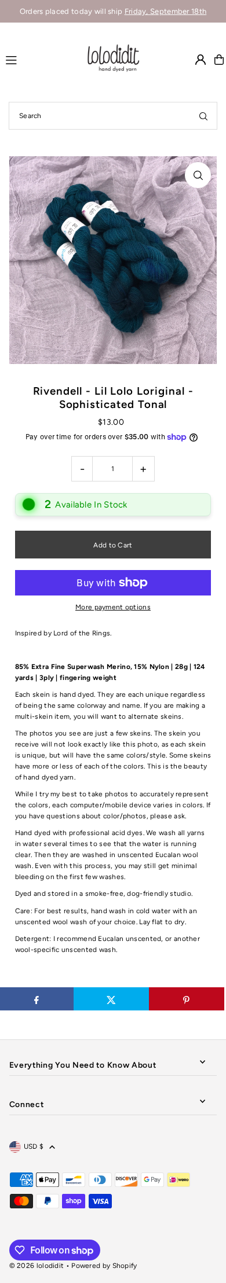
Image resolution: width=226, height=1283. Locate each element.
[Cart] (219, 59)
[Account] (200, 59)
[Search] (203, 116)
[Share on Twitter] (111, 998)
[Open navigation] (39, 59)
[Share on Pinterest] (186, 998)
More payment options (113, 607)
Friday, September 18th (166, 11)
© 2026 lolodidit (36, 1266)
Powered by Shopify (104, 1266)
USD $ (34, 1146)
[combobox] (113, 116)
